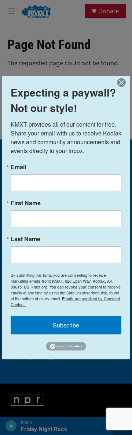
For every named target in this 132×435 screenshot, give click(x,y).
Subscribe (66, 324)
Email (18, 167)
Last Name (25, 239)
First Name (26, 203)
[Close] (123, 82)
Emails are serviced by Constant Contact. (65, 301)
